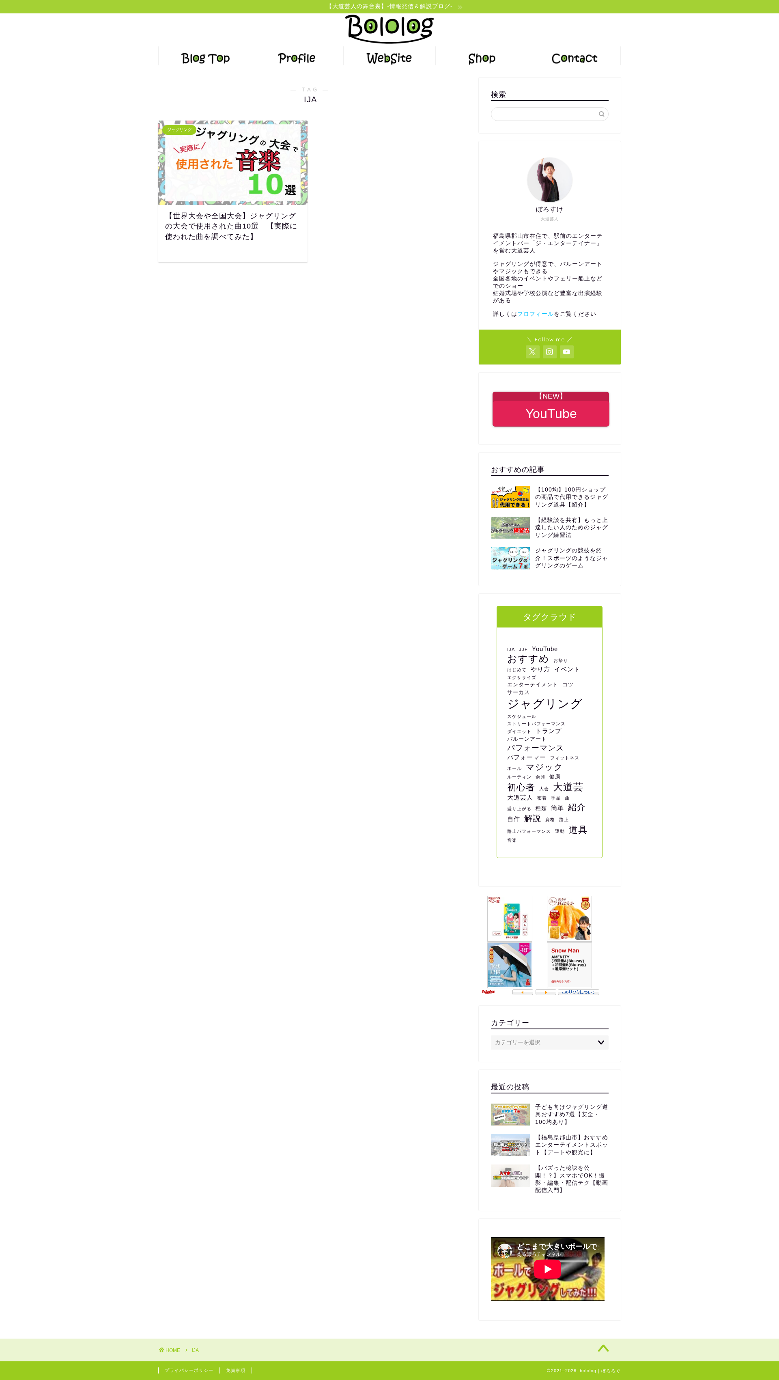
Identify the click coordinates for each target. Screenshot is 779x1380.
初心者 (521, 787)
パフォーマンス (535, 748)
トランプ (549, 730)
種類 (541, 808)
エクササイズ (521, 677)
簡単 (557, 807)
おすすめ (528, 658)
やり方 (540, 669)
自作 (513, 818)
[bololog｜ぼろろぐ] (389, 44)
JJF (523, 649)
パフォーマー (526, 757)
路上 (564, 819)
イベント (567, 669)
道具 (578, 830)
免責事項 (235, 1370)
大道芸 (568, 787)
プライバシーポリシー (189, 1370)
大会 (544, 788)
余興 (540, 776)
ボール (514, 768)
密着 (542, 798)
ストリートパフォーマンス (536, 723)
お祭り (560, 660)
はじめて (517, 669)
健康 (555, 777)
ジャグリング (545, 703)
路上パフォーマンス (529, 831)
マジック (544, 767)
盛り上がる (519, 808)
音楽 (512, 840)
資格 (550, 819)
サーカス (518, 692)
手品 (556, 798)
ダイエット (519, 731)
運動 (560, 831)
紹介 (577, 807)
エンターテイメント (532, 684)
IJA (511, 649)
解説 (532, 818)
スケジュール (521, 716)
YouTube (545, 648)
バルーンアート (527, 739)
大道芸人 (520, 797)
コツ (568, 684)
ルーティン (519, 776)
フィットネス (564, 757)
